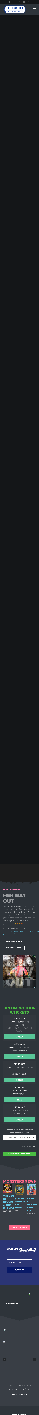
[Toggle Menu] (34, 9)
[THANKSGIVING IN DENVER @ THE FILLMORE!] (7, 1188)
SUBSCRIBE (19, 1270)
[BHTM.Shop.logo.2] (19, 1330)
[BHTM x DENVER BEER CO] (31, 1189)
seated (32, 1147)
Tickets (19, 1037)
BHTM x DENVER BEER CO (32, 1204)
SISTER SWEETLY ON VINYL (21, 1203)
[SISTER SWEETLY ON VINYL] (19, 1189)
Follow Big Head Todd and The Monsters (19, 1137)
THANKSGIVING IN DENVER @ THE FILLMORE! (13, 1202)
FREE (19, 1100)
